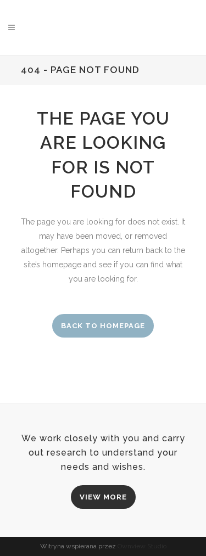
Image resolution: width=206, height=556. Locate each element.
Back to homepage (103, 326)
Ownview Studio (142, 546)
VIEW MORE (103, 497)
